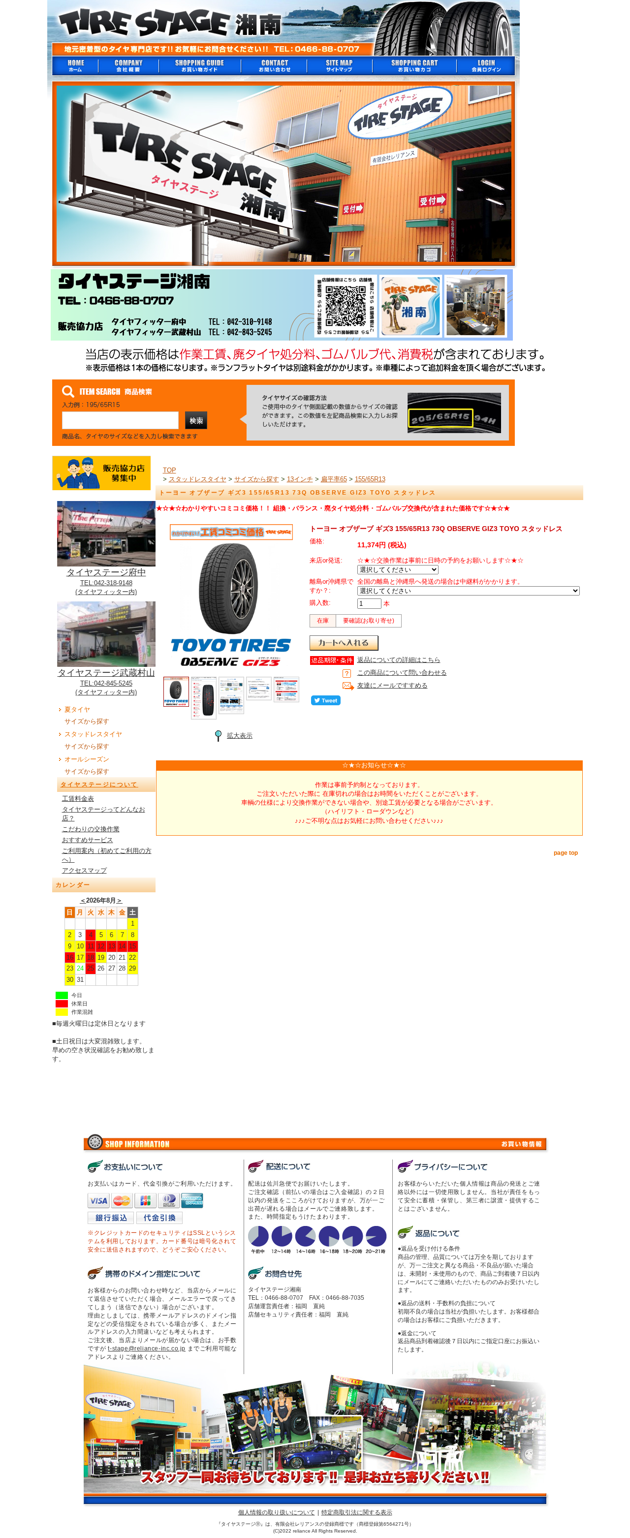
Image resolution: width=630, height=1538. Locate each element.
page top (566, 853)
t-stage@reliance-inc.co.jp (147, 1348)
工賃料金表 (78, 798)
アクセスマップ (84, 870)
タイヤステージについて (99, 784)
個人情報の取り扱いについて (276, 1512)
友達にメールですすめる (392, 685)
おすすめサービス (87, 840)
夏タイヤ (77, 709)
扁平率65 (334, 479)
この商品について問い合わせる (402, 672)
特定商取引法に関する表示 (356, 1512)
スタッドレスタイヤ (93, 734)
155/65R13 (370, 479)
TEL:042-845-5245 (106, 683)
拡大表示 (239, 735)
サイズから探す (86, 721)
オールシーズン (86, 759)
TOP (169, 470)
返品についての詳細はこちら (399, 659)
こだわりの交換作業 (91, 829)
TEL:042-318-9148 (106, 583)
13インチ (300, 479)
